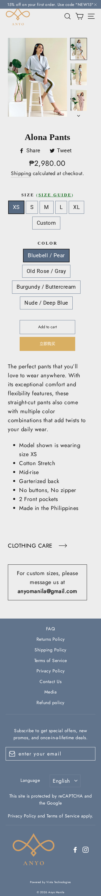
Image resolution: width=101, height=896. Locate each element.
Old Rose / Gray (46, 271)
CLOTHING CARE (31, 546)
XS (16, 207)
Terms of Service (50, 660)
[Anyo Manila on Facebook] (75, 849)
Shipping (21, 173)
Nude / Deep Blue (46, 303)
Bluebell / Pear (46, 255)
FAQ (50, 629)
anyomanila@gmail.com (47, 591)
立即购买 (47, 343)
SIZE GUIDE (55, 195)
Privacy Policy (50, 671)
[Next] (78, 114)
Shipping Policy (50, 650)
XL (76, 207)
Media (50, 692)
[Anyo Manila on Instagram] (85, 849)
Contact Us (50, 681)
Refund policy (50, 702)
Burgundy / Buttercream (46, 287)
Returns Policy (50, 639)
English (61, 781)
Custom (46, 223)
